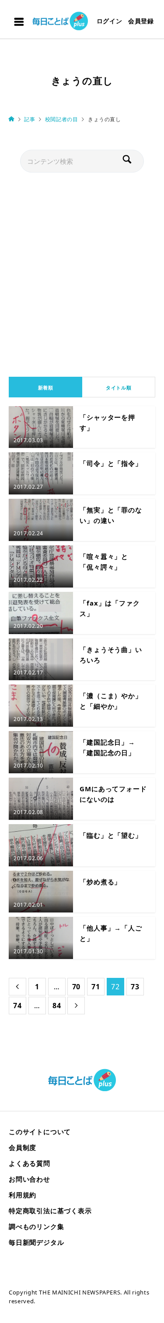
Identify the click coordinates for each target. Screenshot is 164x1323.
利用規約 (22, 1194)
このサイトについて (40, 1131)
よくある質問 (29, 1163)
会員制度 (22, 1147)
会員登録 (141, 21)
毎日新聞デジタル (36, 1242)
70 (76, 986)
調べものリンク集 (36, 1226)
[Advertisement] (82, 272)
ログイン (109, 21)
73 (135, 986)
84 (56, 1005)
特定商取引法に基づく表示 (50, 1210)
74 (17, 1005)
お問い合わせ (29, 1179)
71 (95, 986)
